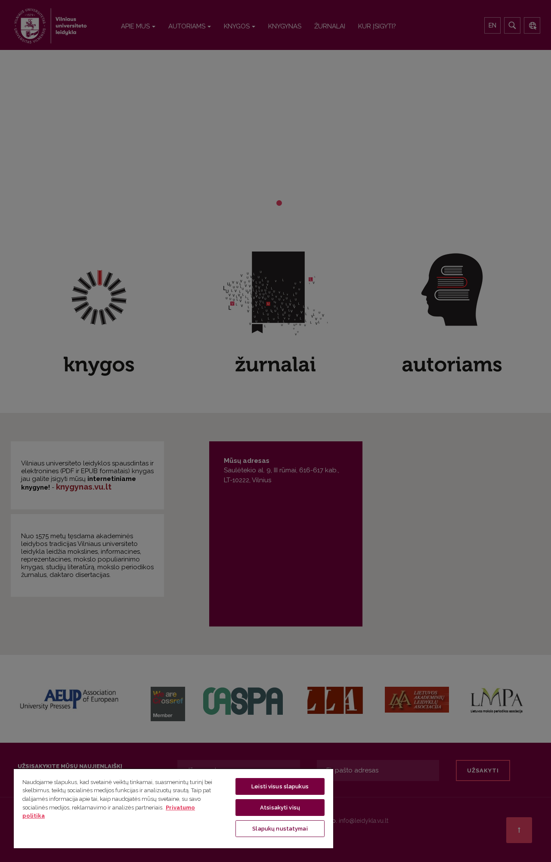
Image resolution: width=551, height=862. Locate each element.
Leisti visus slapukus (280, 786)
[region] (173, 808)
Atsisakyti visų (280, 807)
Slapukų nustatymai (279, 828)
